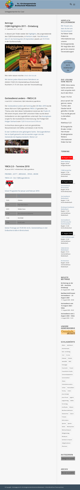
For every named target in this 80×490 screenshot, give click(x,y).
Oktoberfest (65, 413)
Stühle (63, 426)
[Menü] (74, 4)
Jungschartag (65, 400)
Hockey (64, 391)
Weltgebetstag (65, 433)
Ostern (72, 413)
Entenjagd (64, 364)
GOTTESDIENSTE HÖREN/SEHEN (68, 66)
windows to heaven (67, 439)
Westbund (64, 436)
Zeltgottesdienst (66, 443)
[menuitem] (70, 4)
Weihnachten (70, 426)
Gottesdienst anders (67, 384)
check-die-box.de (30, 75)
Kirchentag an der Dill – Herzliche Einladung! (67, 285)
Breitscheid (18, 101)
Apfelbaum (70, 345)
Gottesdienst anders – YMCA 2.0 (20, 98)
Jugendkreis (37, 101)
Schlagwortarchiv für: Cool (14, 12)
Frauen (71, 368)
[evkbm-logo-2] (20, 4)
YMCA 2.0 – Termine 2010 (17, 166)
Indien (69, 391)
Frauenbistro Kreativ (67, 371)
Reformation (65, 420)
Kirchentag (65, 404)
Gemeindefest (65, 377)
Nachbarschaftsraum (67, 410)
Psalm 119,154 (66, 97)
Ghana (63, 381)
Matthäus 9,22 (66, 123)
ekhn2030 (64, 361)
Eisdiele (70, 358)
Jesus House (65, 397)
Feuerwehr (65, 368)
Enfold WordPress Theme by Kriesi (54, 487)
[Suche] (70, 4)
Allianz (63, 345)
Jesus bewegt (65, 394)
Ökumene (64, 446)
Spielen (70, 423)
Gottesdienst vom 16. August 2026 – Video (67, 306)
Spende (64, 423)
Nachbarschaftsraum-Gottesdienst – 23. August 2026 (68, 295)
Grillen (63, 387)
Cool (63, 355)
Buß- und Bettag (66, 351)
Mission (71, 407)
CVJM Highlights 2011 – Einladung (21, 26)
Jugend (72, 397)
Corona (68, 355)
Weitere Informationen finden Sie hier (66, 139)
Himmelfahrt (70, 387)
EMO (70, 361)
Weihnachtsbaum (66, 430)
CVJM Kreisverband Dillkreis (31, 121)
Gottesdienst (29, 101)
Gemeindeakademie (67, 374)
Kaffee (72, 400)
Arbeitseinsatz (65, 348)
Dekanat (64, 358)
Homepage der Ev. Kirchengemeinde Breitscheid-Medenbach (28, 487)
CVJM (20, 29)
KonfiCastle (65, 407)
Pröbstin (64, 417)
